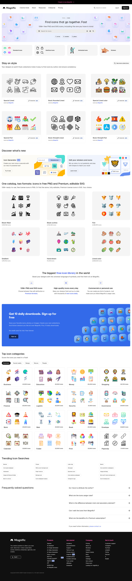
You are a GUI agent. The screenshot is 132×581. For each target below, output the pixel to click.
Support (68, 548)
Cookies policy (70, 556)
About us (88, 545)
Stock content (51, 554)
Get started (70, 540)
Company (89, 540)
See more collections (122, 63)
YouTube (107, 548)
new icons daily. (72, 294)
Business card (71, 471)
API (48, 563)
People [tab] (44, 363)
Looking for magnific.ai (92, 565)
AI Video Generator (52, 550)
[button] (15, 557)
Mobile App (50, 565)
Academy (69, 543)
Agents (50, 561)
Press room (89, 563)
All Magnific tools (52, 567)
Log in (117, 8)
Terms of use (70, 550)
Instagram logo (72, 479)
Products (50, 540)
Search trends (90, 552)
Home (63, 18)
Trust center (69, 561)
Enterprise (69, 565)
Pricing (60, 8)
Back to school (7, 479)
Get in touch (109, 540)
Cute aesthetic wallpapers (107, 468)
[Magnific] (18, 540)
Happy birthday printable (9, 475)
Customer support (110, 543)
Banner (5, 464)
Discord (107, 554)
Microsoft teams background (107, 475)
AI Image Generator (52, 548)
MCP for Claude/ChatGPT (55, 557)
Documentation (70, 545)
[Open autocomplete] (38, 31)
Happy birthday (104, 471)
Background (39, 475)
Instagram (108, 545)
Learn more (73, 171)
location (67, 36)
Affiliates (68, 563)
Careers (88, 550)
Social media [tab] (17, 363)
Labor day (70, 464)
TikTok (107, 552)
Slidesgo (88, 559)
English (16, 557)
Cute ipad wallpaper (8, 468)
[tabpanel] (66, 409)
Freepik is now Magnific (65, 2)
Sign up (125, 8)
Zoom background (104, 479)
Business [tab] (6, 363)
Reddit (107, 559)
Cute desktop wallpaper (74, 475)
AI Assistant (50, 545)
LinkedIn (107, 550)
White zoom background (42, 468)
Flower (37, 464)
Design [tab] (28, 363)
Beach (101, 464)
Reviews (88, 548)
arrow (58, 36)
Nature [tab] (36, 363)
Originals (70, 554)
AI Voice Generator (52, 552)
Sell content (89, 561)
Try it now (8, 171)
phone (75, 36)
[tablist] (66, 363)
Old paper (70, 468)
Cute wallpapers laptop (41, 479)
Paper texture (39, 471)
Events (88, 556)
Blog (87, 554)
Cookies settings (71, 559)
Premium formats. (31, 294)
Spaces (49, 543)
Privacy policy (70, 552)
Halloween (6, 471)
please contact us (95, 526)
